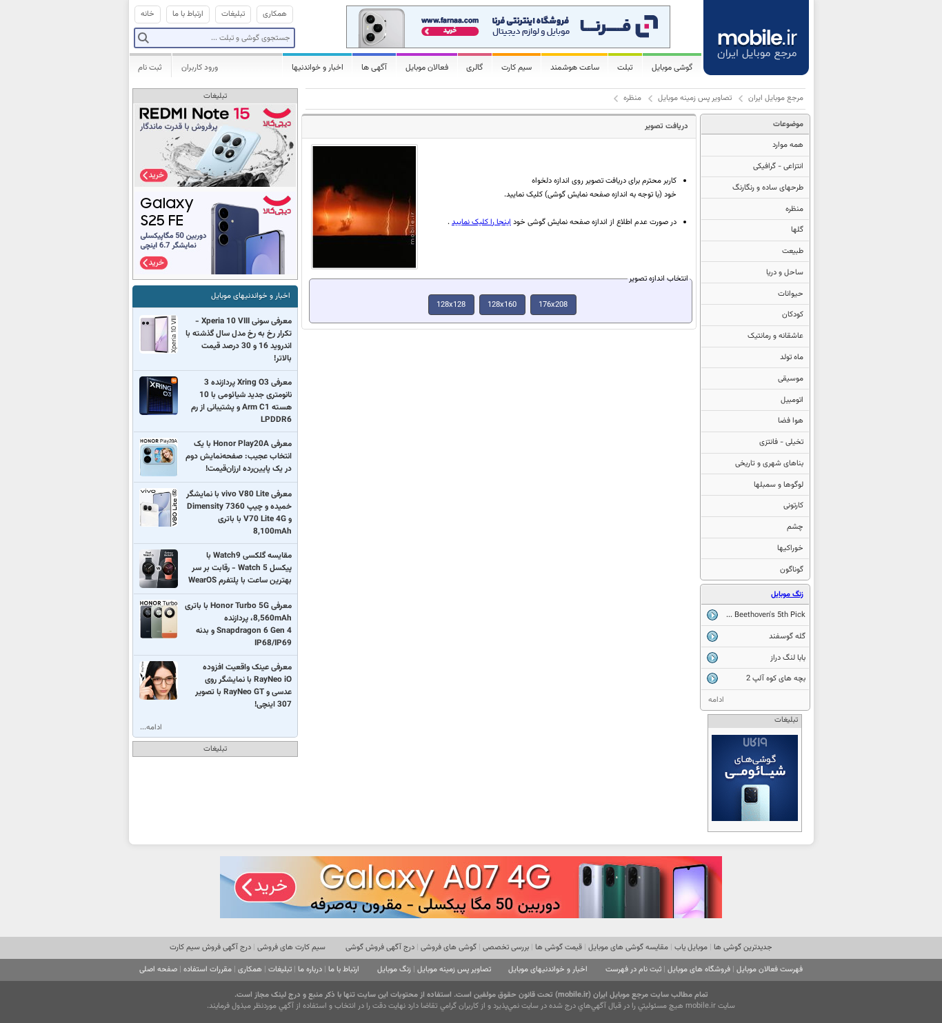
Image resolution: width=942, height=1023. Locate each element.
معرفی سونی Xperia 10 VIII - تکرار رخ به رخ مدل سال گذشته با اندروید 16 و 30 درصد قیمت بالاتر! (239, 340)
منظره (632, 98)
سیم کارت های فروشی (291, 947)
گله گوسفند (787, 636)
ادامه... (151, 727)
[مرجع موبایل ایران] (757, 36)
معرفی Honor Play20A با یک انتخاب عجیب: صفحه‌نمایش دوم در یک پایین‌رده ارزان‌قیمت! (239, 456)
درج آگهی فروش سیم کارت (210, 947)
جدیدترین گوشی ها (743, 947)
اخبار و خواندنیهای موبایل (250, 296)
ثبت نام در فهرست (633, 969)
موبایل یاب (691, 947)
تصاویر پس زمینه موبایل (695, 98)
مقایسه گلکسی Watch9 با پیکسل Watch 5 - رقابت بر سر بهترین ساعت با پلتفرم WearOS (240, 568)
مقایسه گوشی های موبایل (628, 947)
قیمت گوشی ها (558, 947)
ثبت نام (150, 67)
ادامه (716, 700)
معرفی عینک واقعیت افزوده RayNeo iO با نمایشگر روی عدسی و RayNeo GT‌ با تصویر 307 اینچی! (243, 686)
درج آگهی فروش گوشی (379, 947)
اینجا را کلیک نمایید (481, 222)
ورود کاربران (199, 67)
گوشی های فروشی (449, 947)
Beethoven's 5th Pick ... (765, 615)
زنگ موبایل (787, 594)
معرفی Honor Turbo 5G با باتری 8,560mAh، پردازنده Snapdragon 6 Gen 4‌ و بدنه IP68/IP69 (238, 624)
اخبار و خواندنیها (317, 67)
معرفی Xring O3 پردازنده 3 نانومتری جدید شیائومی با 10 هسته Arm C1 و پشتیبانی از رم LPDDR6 (241, 401)
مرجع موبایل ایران (775, 98)
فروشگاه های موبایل (699, 969)
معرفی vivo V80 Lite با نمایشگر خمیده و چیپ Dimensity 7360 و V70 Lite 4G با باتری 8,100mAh (239, 513)
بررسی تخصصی (506, 947)
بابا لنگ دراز (787, 658)
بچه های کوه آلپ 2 (775, 679)
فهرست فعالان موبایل (769, 969)
